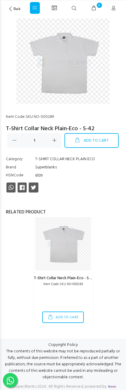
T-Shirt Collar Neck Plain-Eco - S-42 (64, 278)
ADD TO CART (96, 140)
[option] (63, 63)
